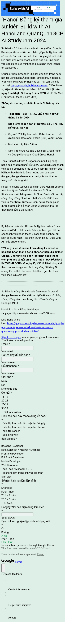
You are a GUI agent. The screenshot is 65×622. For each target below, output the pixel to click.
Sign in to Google (11, 337)
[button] (32, 535)
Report (40, 554)
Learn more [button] (52, 337)
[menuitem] (36, 584)
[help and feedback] (3, 568)
